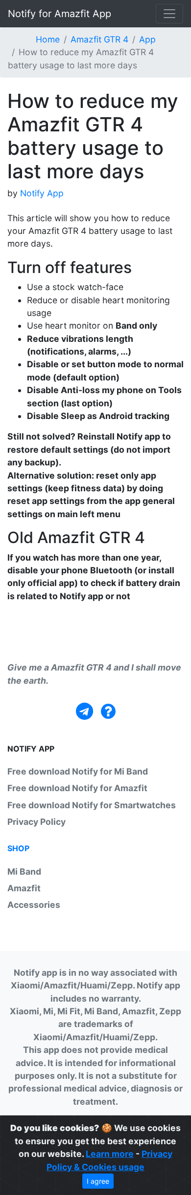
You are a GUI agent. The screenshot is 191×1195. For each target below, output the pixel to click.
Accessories (33, 905)
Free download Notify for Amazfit (77, 788)
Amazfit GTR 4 (99, 39)
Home (48, 39)
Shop (18, 848)
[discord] (108, 711)
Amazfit (24, 888)
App (147, 39)
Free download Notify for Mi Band (77, 771)
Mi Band (24, 871)
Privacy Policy (36, 822)
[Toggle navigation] (169, 13)
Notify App (42, 193)
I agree (98, 1181)
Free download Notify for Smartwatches (91, 805)
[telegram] (84, 711)
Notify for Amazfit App (59, 14)
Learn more (110, 1154)
